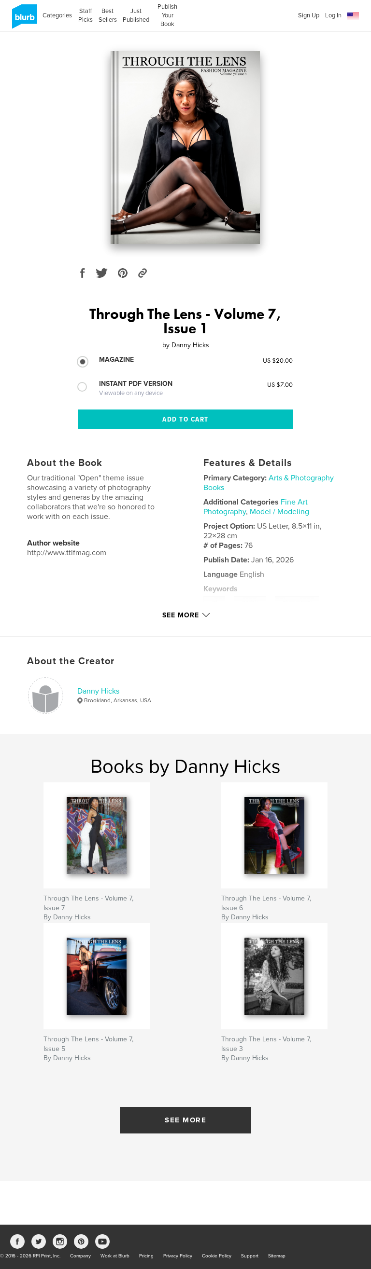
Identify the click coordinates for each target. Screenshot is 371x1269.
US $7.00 (280, 384)
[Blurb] (23, 20)
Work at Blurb (114, 1256)
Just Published (136, 15)
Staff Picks (85, 15)
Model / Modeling (279, 512)
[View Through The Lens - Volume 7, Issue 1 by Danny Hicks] (185, 147)
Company (80, 1256)
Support (249, 1256)
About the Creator (70, 661)
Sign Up (308, 15)
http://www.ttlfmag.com (66, 553)
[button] (353, 16)
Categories (57, 15)
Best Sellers (108, 15)
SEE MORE (185, 1120)
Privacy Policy (177, 1256)
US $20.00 (278, 360)
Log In (333, 15)
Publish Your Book (167, 15)
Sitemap (276, 1256)
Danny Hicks (98, 691)
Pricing (146, 1256)
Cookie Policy (216, 1256)
